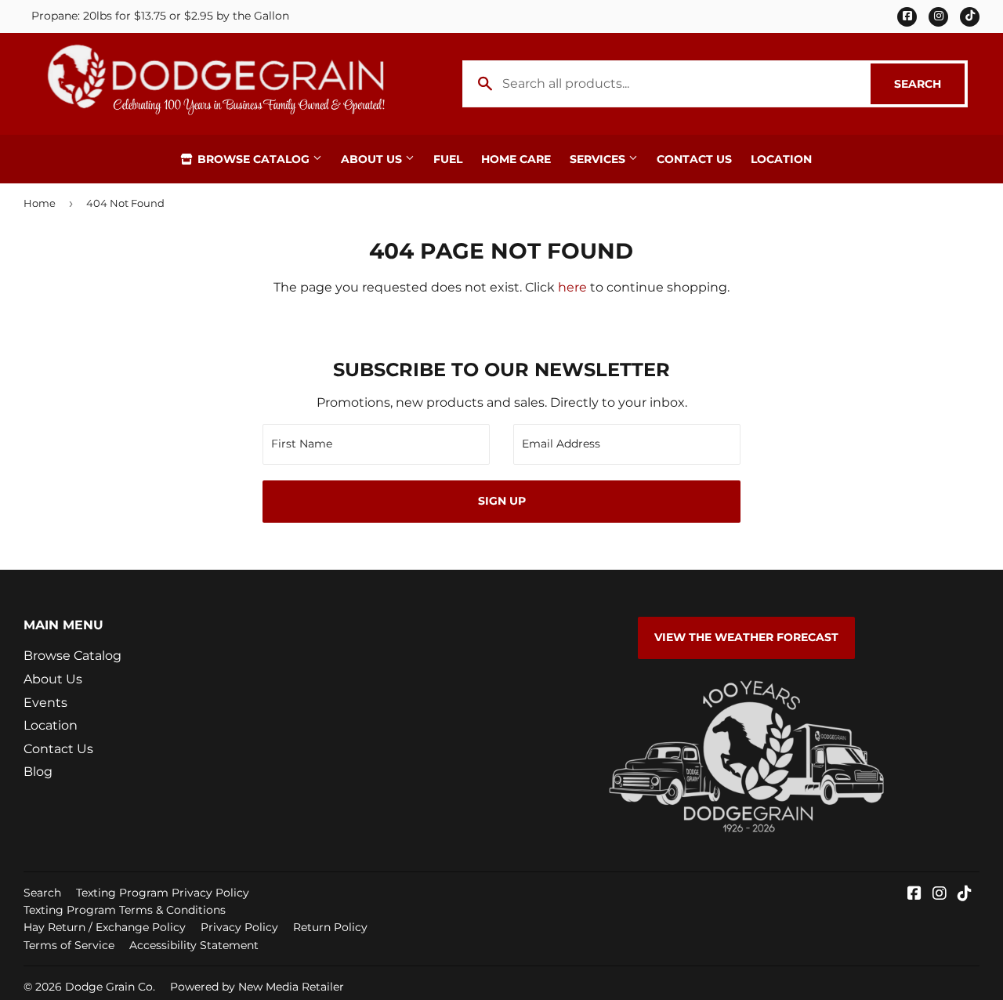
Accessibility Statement (194, 945)
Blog (38, 771)
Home (40, 203)
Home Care (516, 159)
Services (599, 159)
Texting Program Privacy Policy (162, 892)
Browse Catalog (253, 159)
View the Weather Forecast (746, 637)
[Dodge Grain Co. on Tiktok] (965, 894)
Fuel (447, 159)
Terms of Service (69, 945)
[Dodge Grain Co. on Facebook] (914, 894)
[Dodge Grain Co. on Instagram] (939, 894)
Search (929, 84)
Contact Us (694, 159)
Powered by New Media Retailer (257, 986)
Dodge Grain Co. (110, 986)
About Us (373, 159)
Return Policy (330, 927)
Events (45, 702)
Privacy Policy (239, 927)
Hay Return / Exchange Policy (105, 927)
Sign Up (502, 501)
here (572, 287)
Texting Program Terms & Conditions (125, 910)
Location (781, 159)
